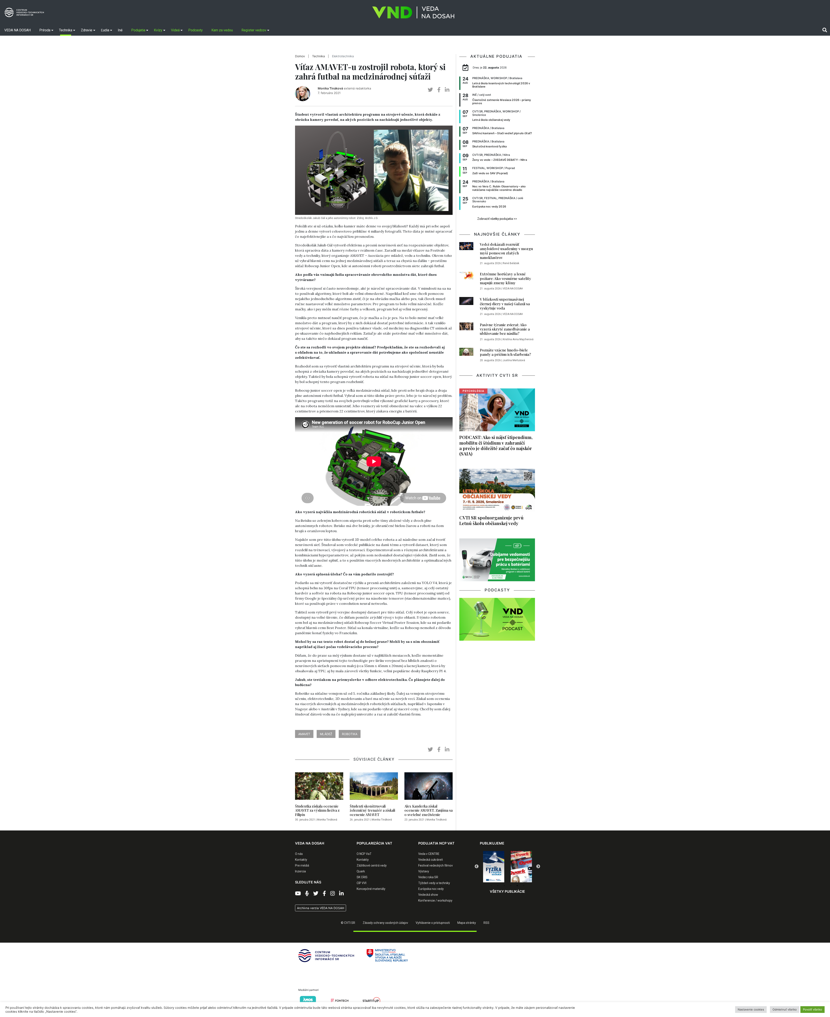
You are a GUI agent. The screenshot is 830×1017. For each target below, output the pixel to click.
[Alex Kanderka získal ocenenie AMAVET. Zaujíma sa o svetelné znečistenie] (428, 787)
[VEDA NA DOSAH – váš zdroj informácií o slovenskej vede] (413, 12)
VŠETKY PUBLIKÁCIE (507, 891)
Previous (476, 866)
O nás (299, 854)
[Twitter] (315, 894)
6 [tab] (524, 885)
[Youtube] (298, 894)
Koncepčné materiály (371, 889)
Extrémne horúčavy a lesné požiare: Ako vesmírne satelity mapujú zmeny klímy (505, 278)
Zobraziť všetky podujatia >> (497, 218)
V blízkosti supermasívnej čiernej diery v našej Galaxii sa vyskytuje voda (505, 303)
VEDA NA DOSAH (513, 288)
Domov (300, 56)
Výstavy (423, 871)
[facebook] (439, 90)
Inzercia (300, 871)
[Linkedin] (341, 894)
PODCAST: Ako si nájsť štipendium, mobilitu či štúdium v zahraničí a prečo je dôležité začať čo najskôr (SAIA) (496, 445)
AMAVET (304, 734)
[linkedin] (447, 90)
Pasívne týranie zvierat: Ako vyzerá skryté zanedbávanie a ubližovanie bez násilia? (505, 329)
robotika (349, 734)
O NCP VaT (364, 854)
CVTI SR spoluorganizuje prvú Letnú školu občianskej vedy (491, 520)
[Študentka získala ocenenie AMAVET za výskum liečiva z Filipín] (319, 787)
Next (538, 866)
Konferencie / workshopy (435, 900)
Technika (318, 56)
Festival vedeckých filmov (435, 865)
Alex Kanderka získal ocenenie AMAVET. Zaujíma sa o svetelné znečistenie (428, 810)
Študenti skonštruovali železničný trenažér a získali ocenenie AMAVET (372, 810)
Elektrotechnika (343, 56)
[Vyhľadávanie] (824, 30)
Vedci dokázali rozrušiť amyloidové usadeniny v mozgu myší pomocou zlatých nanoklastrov (506, 251)
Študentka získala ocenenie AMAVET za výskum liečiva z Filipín (317, 810)
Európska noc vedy (431, 889)
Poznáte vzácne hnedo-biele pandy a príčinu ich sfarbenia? (505, 352)
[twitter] (430, 90)
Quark (361, 871)
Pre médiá (302, 865)
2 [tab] (498, 885)
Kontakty (301, 859)
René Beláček (511, 263)
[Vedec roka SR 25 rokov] (521, 865)
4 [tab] (511, 885)
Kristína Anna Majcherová (518, 339)
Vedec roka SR (428, 877)
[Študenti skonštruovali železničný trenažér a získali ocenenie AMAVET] (374, 787)
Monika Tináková (330, 88)
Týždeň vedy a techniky (434, 883)
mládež (326, 734)
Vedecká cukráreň (430, 859)
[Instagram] (332, 894)
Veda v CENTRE (428, 854)
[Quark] (493, 867)
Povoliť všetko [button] (812, 1009)
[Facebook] (324, 894)
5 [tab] (517, 885)
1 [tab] (491, 885)
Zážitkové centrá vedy (372, 865)
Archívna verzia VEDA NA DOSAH (320, 908)
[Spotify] (307, 894)
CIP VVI (361, 883)
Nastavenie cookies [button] (751, 1009)
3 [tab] (504, 885)
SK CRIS (362, 877)
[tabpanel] (494, 867)
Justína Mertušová (514, 360)
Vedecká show (428, 894)
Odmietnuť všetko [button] (785, 1009)
